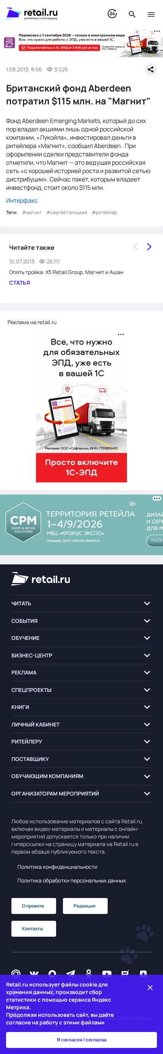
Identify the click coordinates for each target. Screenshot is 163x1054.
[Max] (52, 973)
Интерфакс (22, 200)
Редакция (85, 906)
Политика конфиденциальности (57, 866)
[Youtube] (106, 973)
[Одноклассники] (88, 973)
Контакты (32, 928)
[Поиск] (132, 14)
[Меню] (151, 14)
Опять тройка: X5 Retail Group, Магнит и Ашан (66, 272)
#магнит (32, 212)
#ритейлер (104, 212)
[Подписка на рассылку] (15, 973)
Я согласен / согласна (82, 1040)
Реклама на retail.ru (32, 322)
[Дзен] (143, 973)
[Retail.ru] (49, 13)
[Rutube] (125, 973)
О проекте (33, 906)
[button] (81, 603)
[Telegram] (70, 973)
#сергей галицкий (66, 212)
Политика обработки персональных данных (71, 880)
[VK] (34, 973)
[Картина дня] (112, 14)
